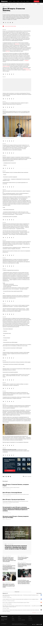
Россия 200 (30, 618)
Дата (24, 1)
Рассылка (19, 618)
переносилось (25, 68)
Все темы (38, 3)
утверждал (27, 60)
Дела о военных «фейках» (13, 3)
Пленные (33, 3)
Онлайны (18, 1)
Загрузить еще (17, 591)
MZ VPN (30, 616)
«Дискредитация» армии (28, 3)
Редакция (13, 619)
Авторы (13, 618)
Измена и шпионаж (21, 3)
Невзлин (8, 3)
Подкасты (27, 1)
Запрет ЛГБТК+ (3, 3)
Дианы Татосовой (6, 66)
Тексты (21, 1)
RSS (19, 616)
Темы (12, 616)
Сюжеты (14, 1)
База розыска (31, 619)
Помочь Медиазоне (10, 470)
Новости (10, 1)
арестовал (8, 51)
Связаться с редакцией (27, 476)
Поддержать (36, 1)
